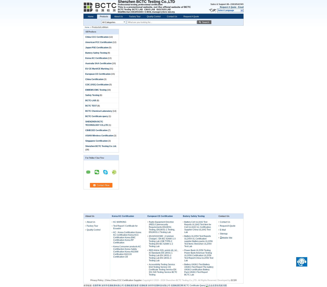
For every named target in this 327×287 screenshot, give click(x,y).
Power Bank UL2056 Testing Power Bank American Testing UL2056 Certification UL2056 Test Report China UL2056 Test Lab (198, 255)
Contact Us (172, 16)
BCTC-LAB (90, 100)
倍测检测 (143, 285)
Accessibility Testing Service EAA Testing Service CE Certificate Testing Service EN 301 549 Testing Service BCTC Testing (163, 269)
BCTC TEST (91, 106)
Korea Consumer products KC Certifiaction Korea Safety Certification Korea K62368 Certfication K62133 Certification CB (127, 251)
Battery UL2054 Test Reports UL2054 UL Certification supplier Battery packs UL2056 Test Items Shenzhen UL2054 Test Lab (198, 241)
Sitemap (224, 234)
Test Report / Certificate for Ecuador (125, 227)
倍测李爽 (97, 285)
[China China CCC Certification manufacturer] (100, 7)
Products (104, 16)
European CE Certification (98, 74)
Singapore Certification (96, 141)
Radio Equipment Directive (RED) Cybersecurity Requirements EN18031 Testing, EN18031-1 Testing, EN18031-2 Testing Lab (162, 227)
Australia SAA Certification (98, 63)
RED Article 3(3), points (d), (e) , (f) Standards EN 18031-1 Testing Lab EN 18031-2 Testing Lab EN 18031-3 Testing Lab (163, 255)
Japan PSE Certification (96, 47)
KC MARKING (119, 222)
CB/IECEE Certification (96, 130)
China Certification (94, 79)
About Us (118, 16)
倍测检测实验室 (131, 285)
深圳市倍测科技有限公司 (159, 285)
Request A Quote (228, 7)
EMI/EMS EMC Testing (95, 90)
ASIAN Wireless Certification (99, 135)
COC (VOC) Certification (97, 84)
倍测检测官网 (177, 285)
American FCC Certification (98, 42)
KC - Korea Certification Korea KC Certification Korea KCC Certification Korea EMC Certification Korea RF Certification (127, 237)
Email (241, 7)
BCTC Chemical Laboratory (98, 111)
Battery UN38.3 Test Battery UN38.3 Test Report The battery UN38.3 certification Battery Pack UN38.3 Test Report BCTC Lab (198, 269)
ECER (234, 280)
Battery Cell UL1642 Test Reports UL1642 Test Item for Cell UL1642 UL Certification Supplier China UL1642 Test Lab (197, 227)
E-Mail (223, 230)
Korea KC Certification (96, 58)
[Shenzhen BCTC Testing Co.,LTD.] (241, 10)
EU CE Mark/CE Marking (97, 69)
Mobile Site (227, 238)
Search (205, 22)
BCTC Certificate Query (194, 285)
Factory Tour (135, 16)
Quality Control (154, 16)
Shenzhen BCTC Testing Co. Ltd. (100, 146)
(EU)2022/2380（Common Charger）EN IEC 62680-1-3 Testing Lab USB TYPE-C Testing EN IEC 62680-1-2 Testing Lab (162, 241)
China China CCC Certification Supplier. (124, 280)
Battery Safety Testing (96, 53)
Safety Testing (92, 95)
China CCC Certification (96, 37)
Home (91, 16)
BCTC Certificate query (96, 116)
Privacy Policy (96, 280)
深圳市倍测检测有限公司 (112, 285)
